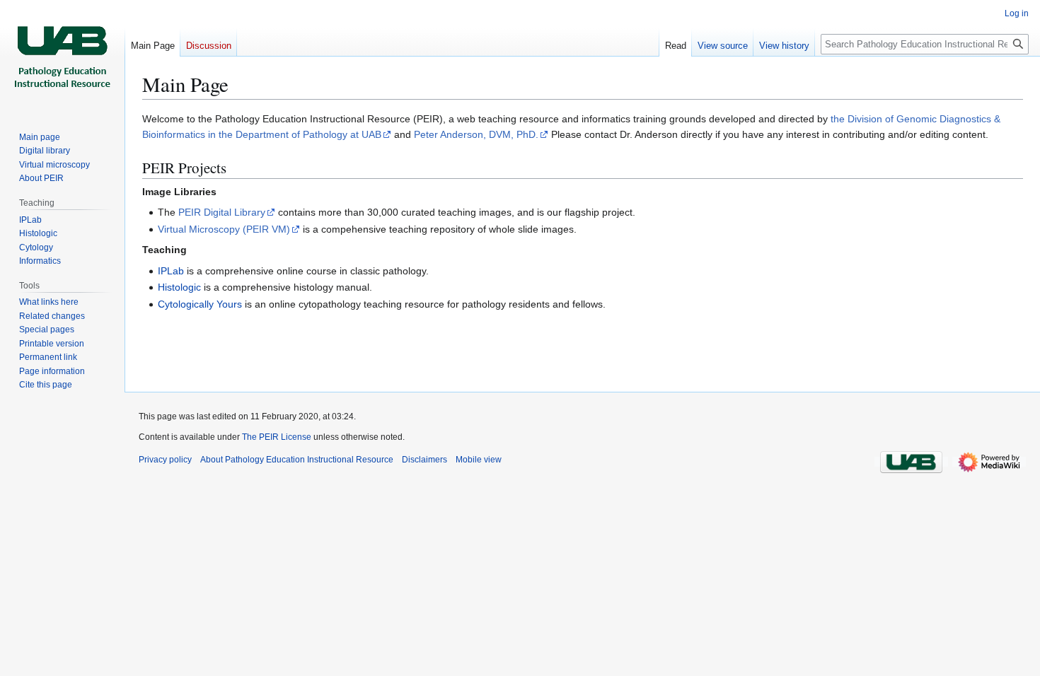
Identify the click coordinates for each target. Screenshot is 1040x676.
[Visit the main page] (62, 56)
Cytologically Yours (200, 304)
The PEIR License (276, 437)
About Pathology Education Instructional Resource (296, 460)
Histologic (179, 287)
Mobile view (479, 460)
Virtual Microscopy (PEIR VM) (224, 229)
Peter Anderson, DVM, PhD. (476, 134)
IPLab (171, 270)
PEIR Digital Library (221, 212)
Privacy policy (165, 460)
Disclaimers (424, 460)
